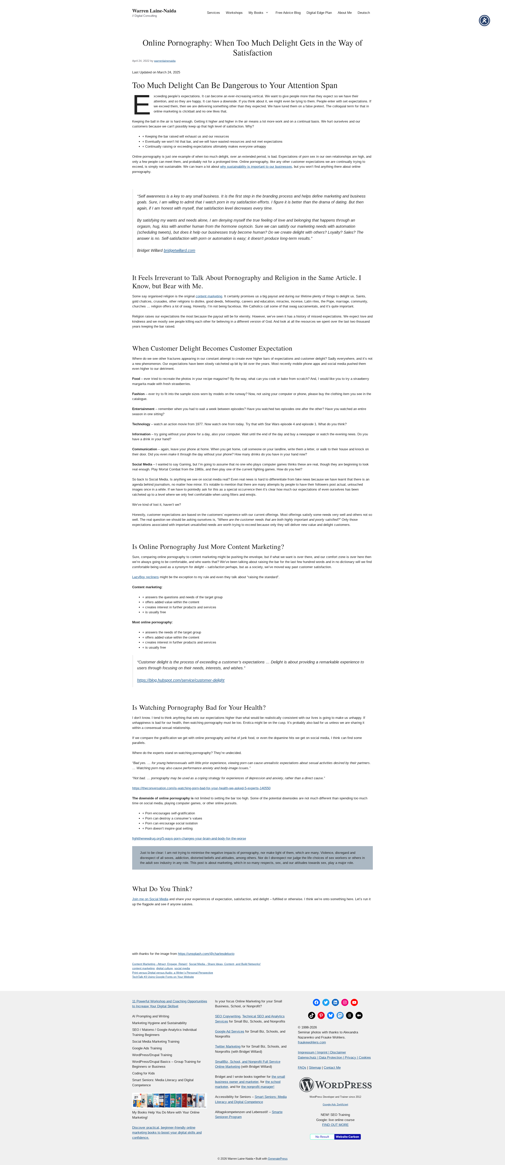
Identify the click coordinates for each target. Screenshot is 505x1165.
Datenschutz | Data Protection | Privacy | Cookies (334, 1057)
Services (213, 13)
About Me (345, 13)
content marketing (209, 296)
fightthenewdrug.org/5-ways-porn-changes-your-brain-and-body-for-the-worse (189, 838)
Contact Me (332, 1067)
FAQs (302, 1067)
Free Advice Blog (288, 13)
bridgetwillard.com (179, 250)
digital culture (164, 968)
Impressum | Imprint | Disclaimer (322, 1052)
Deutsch (364, 13)
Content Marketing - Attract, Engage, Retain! (159, 964)
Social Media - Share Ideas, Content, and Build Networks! (225, 964)
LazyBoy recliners (145, 577)
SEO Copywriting (227, 1016)
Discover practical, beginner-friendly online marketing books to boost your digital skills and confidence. (167, 1133)
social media (182, 968)
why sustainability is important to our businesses (256, 167)
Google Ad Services (229, 1031)
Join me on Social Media (150, 899)
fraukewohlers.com (312, 1042)
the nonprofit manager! (257, 1087)
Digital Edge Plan (319, 13)
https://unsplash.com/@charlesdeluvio (206, 954)
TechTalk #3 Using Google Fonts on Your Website (163, 976)
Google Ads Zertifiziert (335, 1104)
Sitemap (315, 1067)
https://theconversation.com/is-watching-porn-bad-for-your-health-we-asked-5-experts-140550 (201, 788)
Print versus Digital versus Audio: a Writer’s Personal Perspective (172, 972)
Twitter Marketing (227, 1046)
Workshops (234, 13)
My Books (256, 13)
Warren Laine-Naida (154, 10)
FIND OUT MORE (335, 1125)
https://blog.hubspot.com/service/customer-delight (180, 680)
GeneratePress (278, 1158)
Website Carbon (347, 1137)
